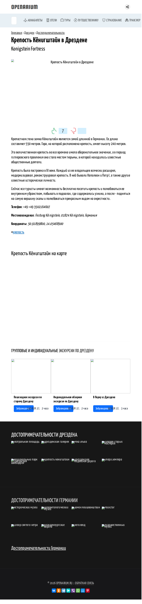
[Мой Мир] (83, 590)
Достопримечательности (50, 32)
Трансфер (134, 20)
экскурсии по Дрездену (76, 351)
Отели (53, 20)
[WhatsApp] (78, 590)
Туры (67, 20)
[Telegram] (63, 590)
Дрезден (29, 32)
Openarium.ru (64, 583)
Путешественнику (88, 20)
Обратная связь (84, 583)
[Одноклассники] (59, 590)
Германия (16, 32)
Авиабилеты (34, 20)
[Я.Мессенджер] (68, 590)
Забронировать (23, 408)
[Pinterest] (88, 590)
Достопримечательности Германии (38, 548)
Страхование (114, 20)
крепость (18, 232)
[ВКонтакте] (54, 590)
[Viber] (73, 590)
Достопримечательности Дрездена (44, 435)
